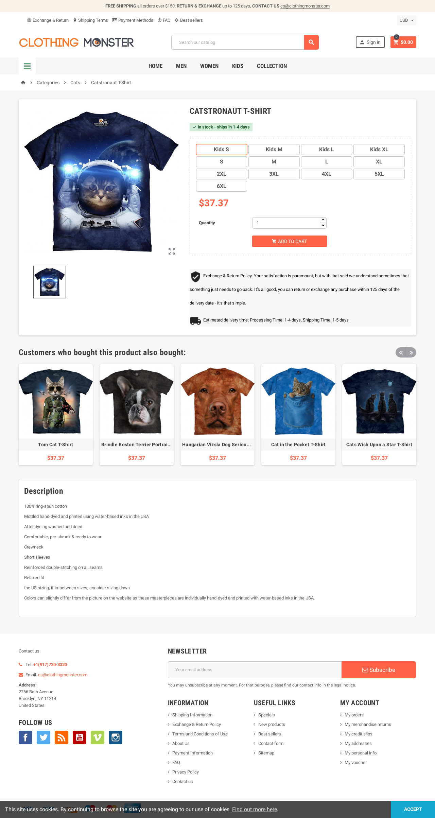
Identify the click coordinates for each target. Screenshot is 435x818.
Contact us (182, 781)
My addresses (358, 743)
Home (155, 66)
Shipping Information (192, 714)
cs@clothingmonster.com (305, 5)
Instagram (115, 737)
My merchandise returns (368, 724)
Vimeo (97, 737)
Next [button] (411, 352)
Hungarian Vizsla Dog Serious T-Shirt (223, 444)
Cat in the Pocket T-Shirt (298, 444)
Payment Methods (135, 20)
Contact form (270, 743)
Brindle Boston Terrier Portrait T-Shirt (143, 444)
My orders (354, 714)
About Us (181, 743)
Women (209, 66)
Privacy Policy (185, 772)
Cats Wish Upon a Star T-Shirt (379, 444)
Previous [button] (401, 352)
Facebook (25, 737)
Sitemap (266, 752)
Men (181, 66)
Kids (237, 66)
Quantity (207, 222)
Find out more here (254, 809)
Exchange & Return (48, 20)
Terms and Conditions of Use (200, 733)
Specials (266, 714)
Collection (272, 66)
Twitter (43, 737)
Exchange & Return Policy (196, 724)
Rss (61, 737)
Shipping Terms (90, 20)
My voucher (356, 762)
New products (271, 724)
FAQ (164, 20)
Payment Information (192, 752)
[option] (55, 414)
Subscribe (381, 669)
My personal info (361, 752)
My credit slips (358, 733)
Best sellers (191, 20)
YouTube (79, 737)
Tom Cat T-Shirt (55, 444)
